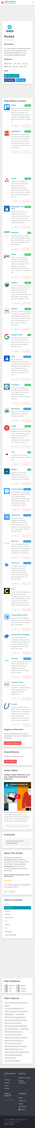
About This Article (10, 935)
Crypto (6, 1086)
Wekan (14, 469)
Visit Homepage (13, 76)
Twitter (22, 80)
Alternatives (9, 908)
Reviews (7, 911)
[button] (32, 2)
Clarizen (14, 658)
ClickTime (15, 563)
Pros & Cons (9, 918)
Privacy (12, 1124)
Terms (6, 1124)
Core (13, 589)
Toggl (13, 426)
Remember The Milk (17, 207)
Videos (7, 925)
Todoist (14, 308)
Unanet (14, 704)
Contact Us (22, 1101)
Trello (13, 105)
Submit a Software (24, 1078)
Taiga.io (14, 282)
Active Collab (16, 489)
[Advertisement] (17, 13)
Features (8, 914)
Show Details (26, 126)
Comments (8, 932)
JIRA (13, 356)
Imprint (21, 1104)
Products (7, 1083)
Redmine (14, 232)
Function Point (17, 682)
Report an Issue (9, 1100)
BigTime (14, 541)
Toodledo (15, 384)
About (21, 1098)
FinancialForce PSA (19, 615)
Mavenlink (15, 515)
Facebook (11, 80)
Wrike (13, 254)
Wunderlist (15, 131)
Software (7, 1080)
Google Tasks (16, 335)
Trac (13, 452)
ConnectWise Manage (20, 634)
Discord (6, 1089)
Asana (13, 178)
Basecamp (15, 408)
